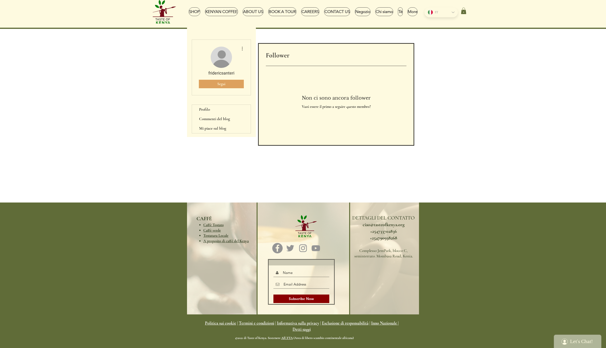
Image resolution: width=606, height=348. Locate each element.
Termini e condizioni (256, 323)
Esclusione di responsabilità (345, 323)
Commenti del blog (214, 118)
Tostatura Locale (215, 235)
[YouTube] (316, 248)
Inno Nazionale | (385, 323)
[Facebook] (277, 248)
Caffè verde (212, 230)
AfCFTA (287, 338)
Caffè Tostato (213, 225)
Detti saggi (302, 329)
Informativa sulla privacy (298, 323)
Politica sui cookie (220, 323)
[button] (463, 11)
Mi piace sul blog (212, 128)
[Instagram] (303, 248)
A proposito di (226, 241)
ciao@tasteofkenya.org (384, 225)
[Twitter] (290, 248)
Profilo (204, 109)
